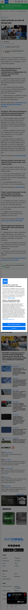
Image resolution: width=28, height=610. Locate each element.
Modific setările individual (14, 324)
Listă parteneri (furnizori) (8, 319)
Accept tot (14, 328)
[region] (14, 305)
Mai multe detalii (11, 298)
